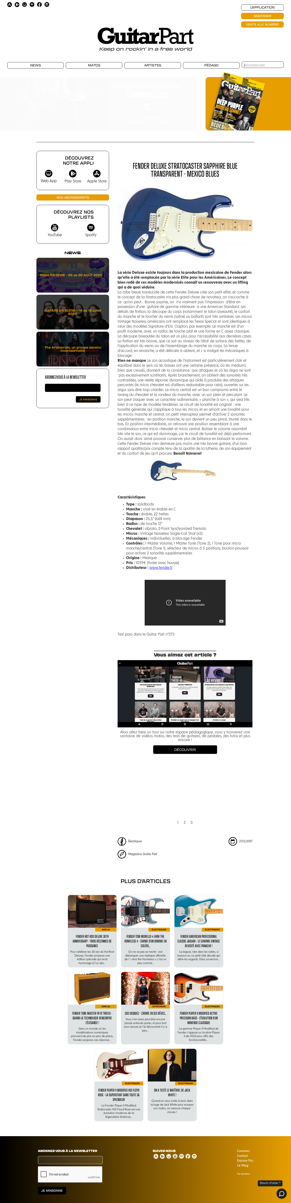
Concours (243, 1151)
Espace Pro (245, 1160)
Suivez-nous (164, 1151)
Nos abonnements (72, 197)
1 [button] (178, 823)
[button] (187, 101)
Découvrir (185, 749)
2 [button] (185, 823)
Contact (242, 1156)
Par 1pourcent (243, 1174)
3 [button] (191, 823)
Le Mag (242, 1165)
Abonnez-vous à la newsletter (65, 377)
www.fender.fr (160, 568)
